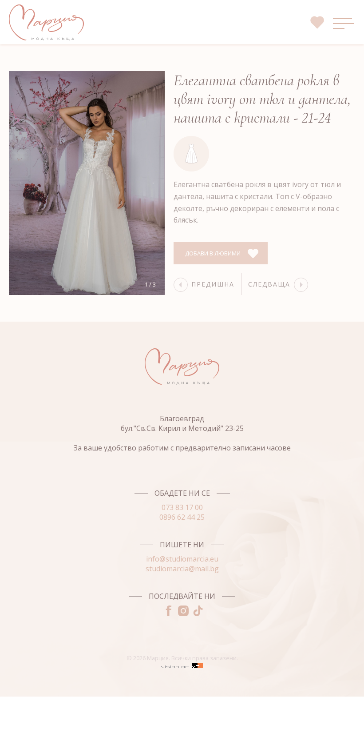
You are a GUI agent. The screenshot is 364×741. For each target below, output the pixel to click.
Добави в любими (213, 253)
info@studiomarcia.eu (182, 559)
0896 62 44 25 (182, 517)
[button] (153, 183)
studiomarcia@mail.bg (182, 569)
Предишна (212, 284)
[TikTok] (196, 613)
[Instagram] (182, 613)
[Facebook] (167, 613)
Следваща (269, 284)
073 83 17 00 (182, 507)
